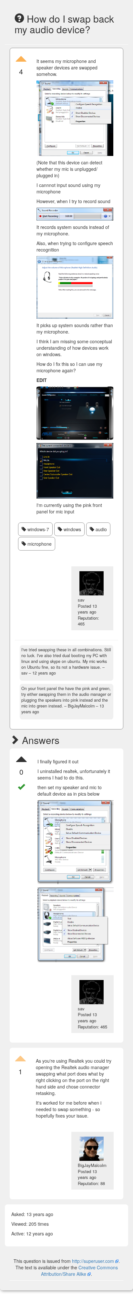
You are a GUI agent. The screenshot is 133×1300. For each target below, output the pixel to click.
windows (71, 529)
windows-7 (37, 529)
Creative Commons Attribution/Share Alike (79, 1270)
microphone (39, 544)
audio (100, 529)
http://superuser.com (93, 1261)
